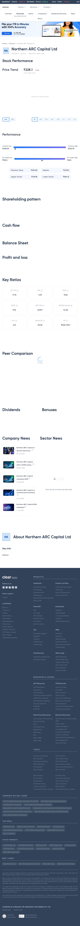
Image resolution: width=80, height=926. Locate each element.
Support (5, 597)
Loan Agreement (61, 729)
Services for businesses (63, 644)
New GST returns (38, 618)
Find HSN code (60, 775)
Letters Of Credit (61, 743)
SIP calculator (37, 767)
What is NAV (37, 740)
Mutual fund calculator (40, 761)
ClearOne (59, 636)
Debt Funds (37, 732)
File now (6, 33)
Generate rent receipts (63, 764)
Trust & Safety (6, 635)
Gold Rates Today (39, 783)
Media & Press (7, 616)
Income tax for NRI (61, 595)
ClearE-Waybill (60, 613)
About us (5, 607)
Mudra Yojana (60, 724)
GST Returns (37, 690)
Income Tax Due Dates (63, 709)
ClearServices (37, 595)
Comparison (42, 14)
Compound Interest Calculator (43, 789)
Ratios (31, 14)
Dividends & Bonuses (58, 14)
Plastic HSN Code (61, 665)
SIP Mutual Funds (38, 727)
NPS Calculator (60, 769)
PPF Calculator (60, 756)
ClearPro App (37, 644)
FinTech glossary (7, 626)
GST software (37, 616)
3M (52, 119)
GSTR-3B (36, 709)
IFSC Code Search (62, 761)
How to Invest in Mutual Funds (43, 718)
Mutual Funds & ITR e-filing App (43, 598)
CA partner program (39, 633)
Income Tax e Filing (39, 587)
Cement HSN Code (62, 659)
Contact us (6, 610)
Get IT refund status (62, 781)
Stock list (12, 43)
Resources (33, 7)
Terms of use (18, 910)
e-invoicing (37, 621)
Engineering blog (7, 621)
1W (41, 119)
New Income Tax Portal (63, 701)
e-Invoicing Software (62, 616)
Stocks (4, 43)
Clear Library (6, 624)
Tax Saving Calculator (63, 778)
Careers (5, 613)
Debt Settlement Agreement (65, 737)
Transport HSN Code (62, 662)
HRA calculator (38, 775)
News (73, 14)
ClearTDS (59, 618)
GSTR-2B (36, 706)
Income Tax (59, 590)
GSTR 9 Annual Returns (40, 698)
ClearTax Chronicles (8, 629)
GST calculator (38, 769)
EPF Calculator (60, 786)
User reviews (6, 618)
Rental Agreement (62, 740)
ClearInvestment (38, 592)
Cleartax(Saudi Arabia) (9, 637)
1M (46, 119)
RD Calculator (37, 778)
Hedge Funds (37, 729)
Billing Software (61, 639)
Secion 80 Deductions (63, 592)
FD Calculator (37, 781)
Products (21, 7)
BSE (12, 119)
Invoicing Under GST (39, 703)
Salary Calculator (61, 783)
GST (34, 610)
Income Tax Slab (61, 687)
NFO (34, 735)
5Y (75, 119)
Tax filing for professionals (41, 657)
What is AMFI (37, 738)
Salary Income (60, 695)
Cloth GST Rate (61, 668)
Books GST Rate (61, 670)
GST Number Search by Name (65, 789)
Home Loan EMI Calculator (64, 767)
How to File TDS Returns (63, 698)
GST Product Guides (9, 632)
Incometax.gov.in (61, 703)
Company (46, 7)
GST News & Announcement (42, 695)
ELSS (34, 724)
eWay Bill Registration (63, 621)
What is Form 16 (61, 692)
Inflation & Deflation (62, 726)
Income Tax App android (63, 587)
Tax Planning (37, 590)
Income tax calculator (40, 756)
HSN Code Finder (61, 657)
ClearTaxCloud (38, 642)
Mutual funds (37, 600)
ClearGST (59, 610)
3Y (69, 119)
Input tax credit (38, 624)
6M (58, 119)
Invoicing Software (62, 642)
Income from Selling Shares (64, 706)
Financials (20, 14)
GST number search (62, 758)
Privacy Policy (6, 910)
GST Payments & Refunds (41, 701)
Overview (8, 14)
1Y (63, 119)
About (40, 18)
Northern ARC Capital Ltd (26, 43)
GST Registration (38, 687)
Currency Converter (39, 786)
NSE (5, 119)
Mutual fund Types (39, 721)
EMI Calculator (38, 758)
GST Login (36, 613)
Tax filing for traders (39, 659)
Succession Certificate (63, 732)
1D (35, 119)
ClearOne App (60, 647)
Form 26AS (59, 690)
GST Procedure (38, 692)
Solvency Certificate (62, 734)
